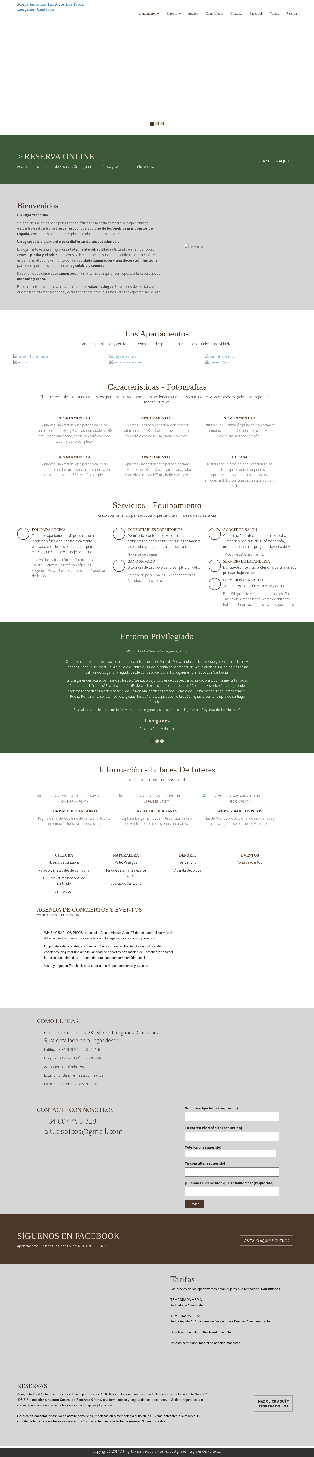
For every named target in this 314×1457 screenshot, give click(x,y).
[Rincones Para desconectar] (21, 362)
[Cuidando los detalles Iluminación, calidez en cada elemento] (125, 362)
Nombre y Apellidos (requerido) (211, 1108)
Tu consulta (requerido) (205, 1163)
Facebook (256, 13)
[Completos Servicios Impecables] (219, 362)
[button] (5, 67)
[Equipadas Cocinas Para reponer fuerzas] (219, 356)
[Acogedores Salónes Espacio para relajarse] (123, 356)
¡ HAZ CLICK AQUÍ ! (274, 160)
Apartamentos (147, 13)
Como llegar (214, 13)
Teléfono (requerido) (203, 1147)
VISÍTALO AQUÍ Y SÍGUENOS (266, 1240)
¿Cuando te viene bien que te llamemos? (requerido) (229, 1183)
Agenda (193, 13)
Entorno (172, 13)
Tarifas (274, 13)
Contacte (236, 13)
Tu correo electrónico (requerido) (213, 1127)
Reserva (291, 13)
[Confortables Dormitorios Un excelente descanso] (31, 356)
